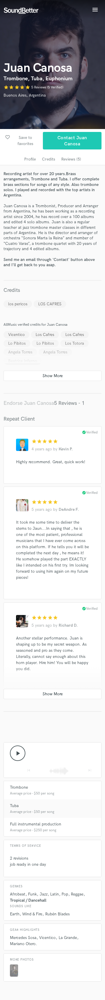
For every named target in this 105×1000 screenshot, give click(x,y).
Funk (32, 894)
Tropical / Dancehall (28, 900)
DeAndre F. (69, 509)
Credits (48, 159)
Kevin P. (66, 449)
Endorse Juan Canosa (29, 403)
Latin (54, 894)
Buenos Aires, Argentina (25, 95)
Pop (65, 894)
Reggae (77, 894)
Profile (30, 159)
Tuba (14, 805)
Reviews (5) (71, 159)
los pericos (17, 304)
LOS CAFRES (50, 304)
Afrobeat (17, 894)
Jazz (44, 894)
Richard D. (68, 625)
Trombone (19, 787)
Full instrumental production (35, 824)
